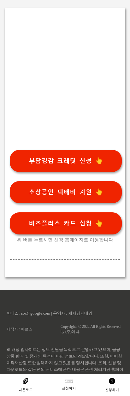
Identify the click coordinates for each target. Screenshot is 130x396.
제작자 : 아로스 (19, 329)
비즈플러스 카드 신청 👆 (66, 223)
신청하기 (69, 388)
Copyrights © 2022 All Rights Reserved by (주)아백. (91, 329)
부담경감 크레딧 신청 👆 (66, 160)
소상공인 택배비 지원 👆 (66, 192)
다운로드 (25, 390)
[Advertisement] (65, 85)
